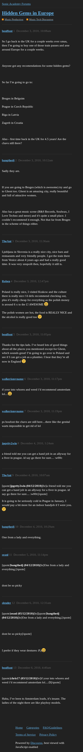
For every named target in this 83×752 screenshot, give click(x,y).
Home (19, 727)
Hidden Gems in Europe (28, 13)
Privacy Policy (48, 734)
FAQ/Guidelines (52, 727)
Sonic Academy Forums (16, 3)
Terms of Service (25, 734)
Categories (32, 727)
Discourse (36, 742)
